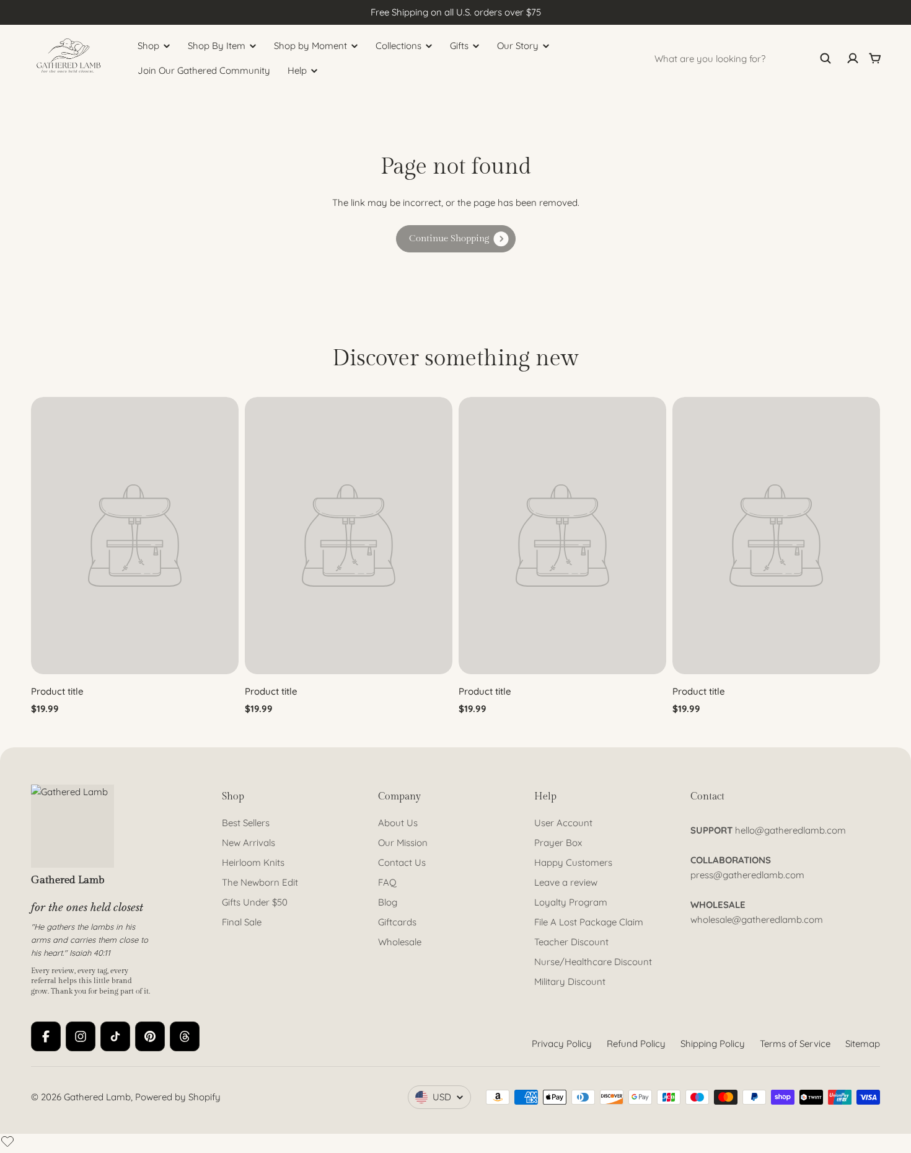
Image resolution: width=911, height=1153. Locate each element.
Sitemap (862, 1043)
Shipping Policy (712, 1043)
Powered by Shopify (178, 1097)
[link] (456, 238)
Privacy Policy (562, 1043)
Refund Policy (636, 1043)
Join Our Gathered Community (204, 70)
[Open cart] (875, 58)
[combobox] (743, 58)
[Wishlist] (7, 1141)
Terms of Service (795, 1043)
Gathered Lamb (97, 1097)
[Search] (825, 58)
